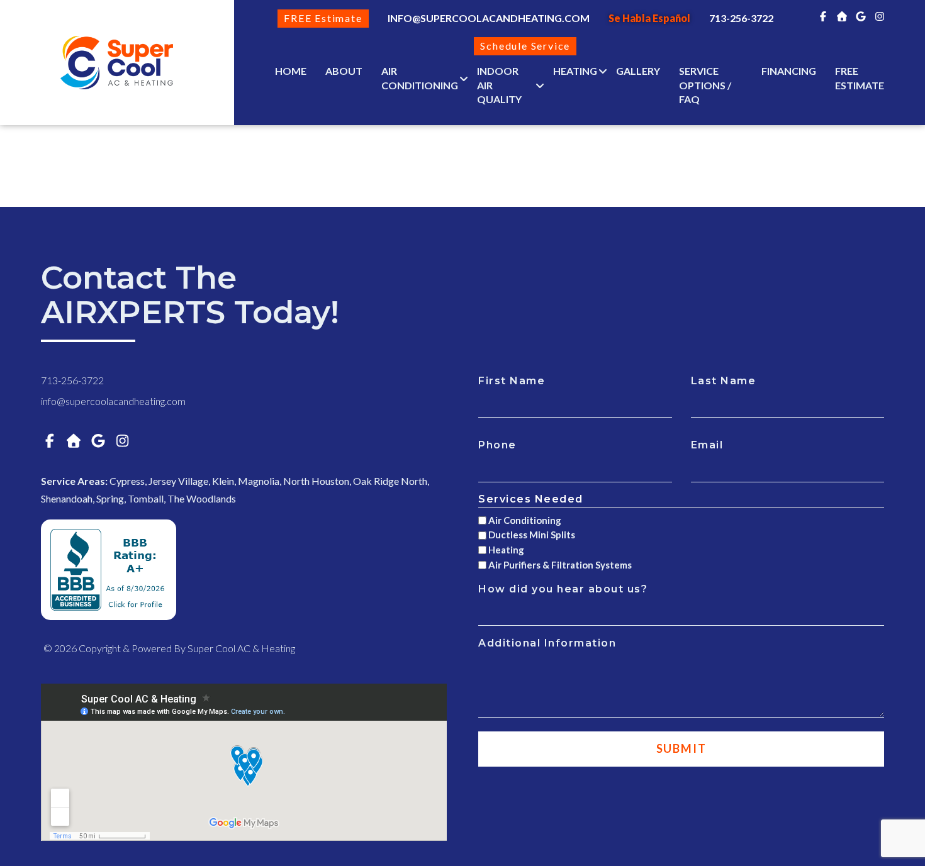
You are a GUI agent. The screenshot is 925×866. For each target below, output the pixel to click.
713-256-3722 (72, 380)
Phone (497, 445)
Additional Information (547, 643)
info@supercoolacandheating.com (489, 18)
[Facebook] (823, 16)
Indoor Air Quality (499, 85)
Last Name (723, 381)
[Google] (861, 16)
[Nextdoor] (842, 16)
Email (707, 445)
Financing (788, 71)
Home (290, 71)
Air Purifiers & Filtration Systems (560, 564)
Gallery (638, 71)
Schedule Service (525, 46)
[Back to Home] (116, 62)
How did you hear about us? (563, 589)
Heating (575, 71)
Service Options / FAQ (705, 85)
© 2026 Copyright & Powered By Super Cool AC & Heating (169, 648)
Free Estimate (859, 78)
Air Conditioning (419, 78)
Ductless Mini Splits (531, 534)
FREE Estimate (323, 18)
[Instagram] (879, 16)
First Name (511, 381)
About (343, 71)
